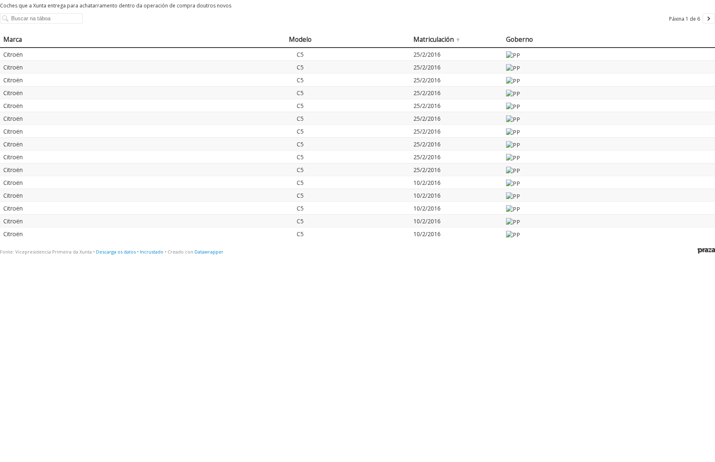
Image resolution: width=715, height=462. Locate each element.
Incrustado (151, 252)
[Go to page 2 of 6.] (709, 18)
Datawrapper (208, 252)
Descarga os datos (116, 252)
